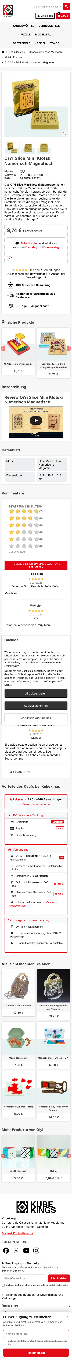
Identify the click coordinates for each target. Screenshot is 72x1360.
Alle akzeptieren (35, 693)
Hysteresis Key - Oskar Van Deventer (53, 1108)
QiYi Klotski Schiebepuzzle (18, 364)
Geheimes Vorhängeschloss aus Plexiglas (53, 1007)
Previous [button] (3, 348)
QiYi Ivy (54, 1171)
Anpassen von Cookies (36, 718)
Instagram (36, 1250)
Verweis (10, 175)
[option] (18, 353)
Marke (8, 171)
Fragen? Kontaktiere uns (17, 1233)
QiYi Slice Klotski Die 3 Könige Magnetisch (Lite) (53, 366)
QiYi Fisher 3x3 (18, 1171)
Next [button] (69, 348)
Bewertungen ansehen (36, 804)
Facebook (6, 1250)
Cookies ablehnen (36, 705)
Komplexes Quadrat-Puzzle (18, 1106)
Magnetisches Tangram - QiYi (53, 1058)
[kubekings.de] (8, 10)
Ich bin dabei (59, 1278)
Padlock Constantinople (18, 1005)
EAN (7, 178)
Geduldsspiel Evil (18, 1058)
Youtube (26, 1250)
